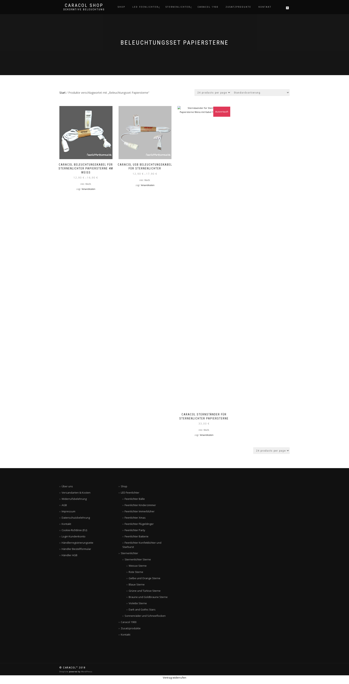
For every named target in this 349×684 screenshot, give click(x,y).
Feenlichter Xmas (135, 517)
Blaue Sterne (137, 584)
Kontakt (265, 7)
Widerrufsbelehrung (74, 499)
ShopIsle (64, 671)
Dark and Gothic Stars (142, 609)
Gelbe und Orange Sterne (144, 578)
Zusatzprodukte (238, 7)
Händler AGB (69, 555)
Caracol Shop (84, 5)
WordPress (86, 671)
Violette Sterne (138, 603)
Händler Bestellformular (76, 549)
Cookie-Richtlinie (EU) (74, 530)
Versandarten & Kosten (76, 492)
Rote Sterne (136, 572)
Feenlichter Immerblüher (140, 511)
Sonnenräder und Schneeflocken (145, 616)
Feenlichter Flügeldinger (139, 524)
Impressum (68, 511)
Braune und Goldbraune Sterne (148, 597)
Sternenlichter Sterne (138, 559)
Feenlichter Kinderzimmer (140, 505)
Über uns (67, 486)
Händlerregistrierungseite (77, 542)
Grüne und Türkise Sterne (145, 591)
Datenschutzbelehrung (76, 517)
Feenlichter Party (135, 530)
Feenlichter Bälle (135, 499)
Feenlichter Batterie (136, 536)
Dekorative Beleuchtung (84, 9)
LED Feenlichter (145, 7)
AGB (64, 505)
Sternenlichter (178, 7)
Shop (121, 7)
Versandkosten (88, 189)
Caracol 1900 (208, 7)
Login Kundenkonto (73, 536)
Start (62, 93)
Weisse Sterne (138, 565)
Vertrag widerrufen (174, 677)
